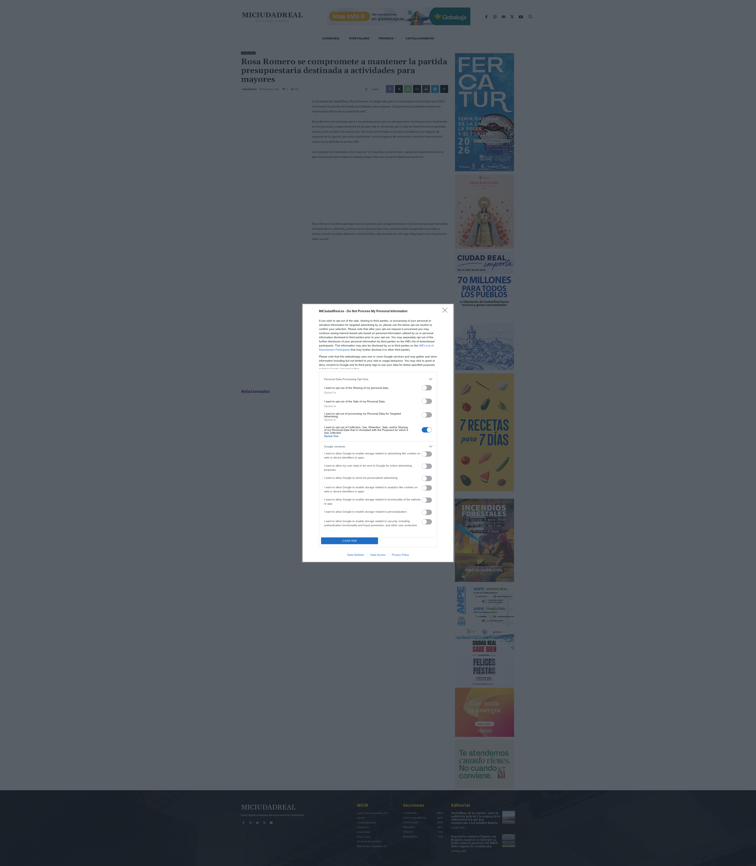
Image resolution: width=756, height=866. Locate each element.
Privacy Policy (400, 554)
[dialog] (378, 433)
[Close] (446, 311)
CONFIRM (349, 540)
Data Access (378, 554)
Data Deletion (355, 554)
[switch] (427, 387)
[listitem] (378, 379)
